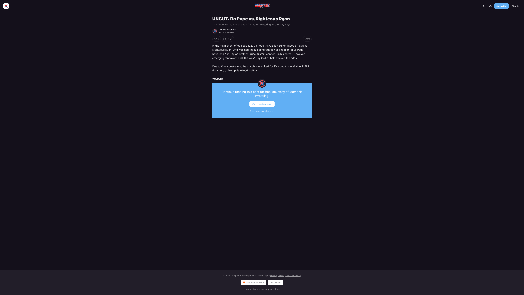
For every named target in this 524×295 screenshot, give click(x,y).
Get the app (275, 282)
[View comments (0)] (224, 39)
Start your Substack (254, 282)
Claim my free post (262, 103)
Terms (281, 275)
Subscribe (501, 6)
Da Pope (259, 45)
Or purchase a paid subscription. (262, 111)
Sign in (515, 6)
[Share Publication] (490, 6)
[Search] (484, 6)
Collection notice (293, 275)
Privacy (273, 275)
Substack (248, 289)
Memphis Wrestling (227, 30)
